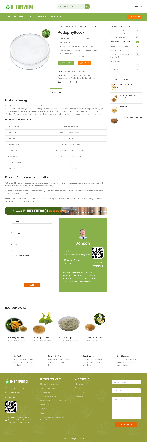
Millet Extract (125, 106)
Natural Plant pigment (119, 46)
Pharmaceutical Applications (69, 78)
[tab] (56, 91)
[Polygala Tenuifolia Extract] (114, 98)
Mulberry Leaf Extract (43, 338)
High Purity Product (70, 75)
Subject (14, 244)
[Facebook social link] (65, 82)
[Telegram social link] (76, 82)
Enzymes (114, 70)
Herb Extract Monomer (74, 26)
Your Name (16, 221)
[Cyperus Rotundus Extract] (114, 120)
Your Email (15, 233)
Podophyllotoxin (89, 78)
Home (60, 26)
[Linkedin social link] (73, 82)
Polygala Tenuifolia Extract (128, 96)
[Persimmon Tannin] (114, 87)
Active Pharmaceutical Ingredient (119, 56)
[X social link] (67, 82)
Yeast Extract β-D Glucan (69, 338)
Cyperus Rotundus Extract (131, 117)
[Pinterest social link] (70, 82)
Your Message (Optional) (21, 255)
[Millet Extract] (114, 109)
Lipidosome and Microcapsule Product (119, 32)
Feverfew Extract (95, 338)
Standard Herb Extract (119, 38)
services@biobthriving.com (77, 254)
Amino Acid (115, 61)
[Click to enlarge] (10, 70)
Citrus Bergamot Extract (17, 338)
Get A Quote (134, 17)
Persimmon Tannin (128, 84)
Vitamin (113, 65)
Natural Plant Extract (88, 75)
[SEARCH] (87, 6)
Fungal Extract (116, 50)
